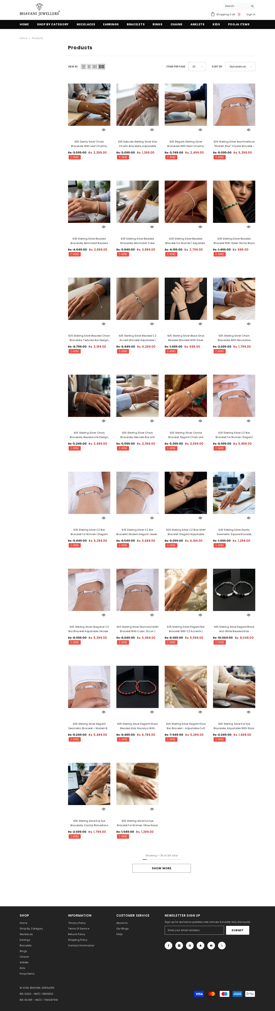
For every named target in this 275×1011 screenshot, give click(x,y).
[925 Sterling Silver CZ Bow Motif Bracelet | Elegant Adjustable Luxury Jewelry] (186, 492)
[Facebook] (168, 945)
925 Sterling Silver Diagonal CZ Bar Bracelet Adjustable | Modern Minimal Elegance (89, 629)
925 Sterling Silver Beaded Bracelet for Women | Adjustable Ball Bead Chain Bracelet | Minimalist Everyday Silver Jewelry (185, 241)
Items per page (175, 66)
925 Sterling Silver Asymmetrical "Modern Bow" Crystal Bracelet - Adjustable (234, 144)
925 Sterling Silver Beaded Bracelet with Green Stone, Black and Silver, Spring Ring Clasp (234, 241)
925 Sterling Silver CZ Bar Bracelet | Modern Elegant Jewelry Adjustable (137, 532)
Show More (161, 868)
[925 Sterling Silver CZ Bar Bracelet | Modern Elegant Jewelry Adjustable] (137, 492)
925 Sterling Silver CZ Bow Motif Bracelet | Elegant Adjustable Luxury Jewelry (186, 532)
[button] (83, 66)
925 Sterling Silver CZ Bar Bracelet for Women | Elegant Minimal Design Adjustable (89, 532)
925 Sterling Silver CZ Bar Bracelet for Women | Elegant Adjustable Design (234, 435)
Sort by (217, 66)
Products (37, 38)
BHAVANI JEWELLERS (42, 987)
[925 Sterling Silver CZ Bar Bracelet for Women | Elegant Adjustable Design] (234, 395)
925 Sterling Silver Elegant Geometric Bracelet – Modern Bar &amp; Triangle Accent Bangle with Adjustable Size (89, 726)
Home (23, 38)
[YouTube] (211, 945)
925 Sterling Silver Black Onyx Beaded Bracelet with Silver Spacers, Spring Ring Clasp (185, 338)
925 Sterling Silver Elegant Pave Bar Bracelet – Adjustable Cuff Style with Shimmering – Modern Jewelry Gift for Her (185, 726)
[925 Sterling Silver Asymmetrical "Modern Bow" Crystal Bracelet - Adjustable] (234, 104)
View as (73, 66)
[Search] (239, 6)
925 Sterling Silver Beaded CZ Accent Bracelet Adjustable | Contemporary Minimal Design (137, 338)
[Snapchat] (200, 945)
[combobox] (236, 6)
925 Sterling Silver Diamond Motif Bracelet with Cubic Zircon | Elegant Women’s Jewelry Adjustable (137, 629)
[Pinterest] (190, 945)
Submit (238, 930)
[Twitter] (222, 945)
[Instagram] (179, 945)
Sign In (250, 14)
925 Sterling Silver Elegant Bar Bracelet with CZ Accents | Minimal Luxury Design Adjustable (186, 629)
